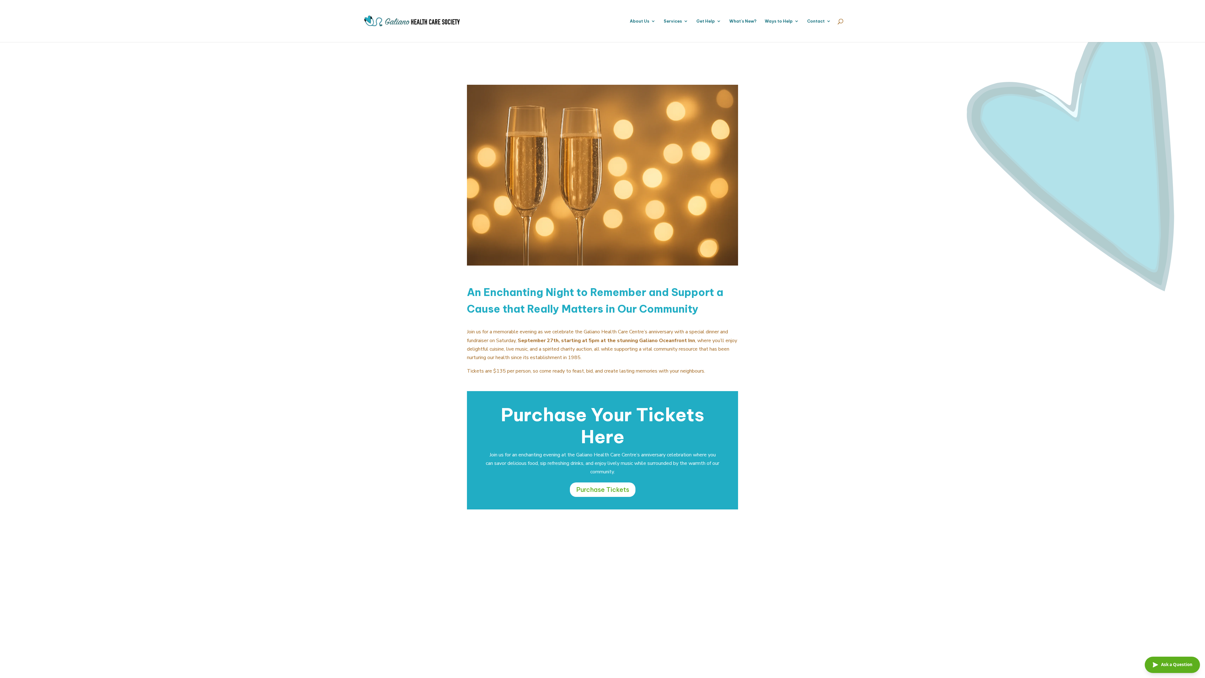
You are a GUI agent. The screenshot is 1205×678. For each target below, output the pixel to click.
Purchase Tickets (602, 489)
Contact (816, 21)
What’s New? (743, 21)
